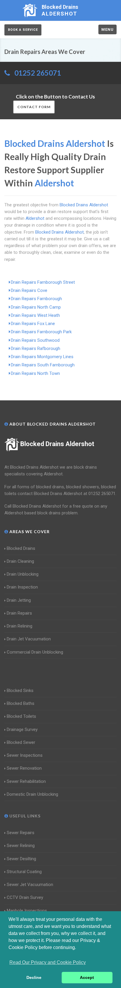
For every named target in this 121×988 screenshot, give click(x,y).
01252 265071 (37, 73)
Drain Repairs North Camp (36, 307)
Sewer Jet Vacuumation (30, 884)
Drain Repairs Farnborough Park (41, 331)
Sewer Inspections (25, 755)
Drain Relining (19, 626)
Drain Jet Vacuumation (29, 639)
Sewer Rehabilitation (26, 781)
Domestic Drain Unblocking (32, 794)
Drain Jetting (19, 600)
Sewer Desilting (21, 858)
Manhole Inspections (27, 910)
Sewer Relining (21, 845)
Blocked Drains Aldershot (57, 444)
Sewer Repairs (20, 832)
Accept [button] (87, 977)
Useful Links (24, 815)
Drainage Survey (22, 729)
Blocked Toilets (21, 716)
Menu (107, 29)
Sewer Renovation (24, 768)
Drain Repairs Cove (29, 290)
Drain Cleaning (20, 561)
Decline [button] (33, 977)
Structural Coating (24, 871)
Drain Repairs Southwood (35, 340)
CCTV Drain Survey (25, 897)
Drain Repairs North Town (35, 373)
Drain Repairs (19, 613)
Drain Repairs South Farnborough (43, 365)
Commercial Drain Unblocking (35, 652)
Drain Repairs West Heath (35, 315)
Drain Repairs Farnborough (36, 298)
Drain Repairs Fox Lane (33, 323)
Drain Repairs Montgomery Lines (42, 356)
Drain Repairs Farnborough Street (43, 282)
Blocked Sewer (21, 742)
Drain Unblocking (22, 574)
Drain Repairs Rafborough (35, 348)
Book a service (23, 30)
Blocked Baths (20, 703)
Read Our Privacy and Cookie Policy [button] (47, 962)
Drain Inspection (22, 587)
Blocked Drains (21, 548)
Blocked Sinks (20, 690)
